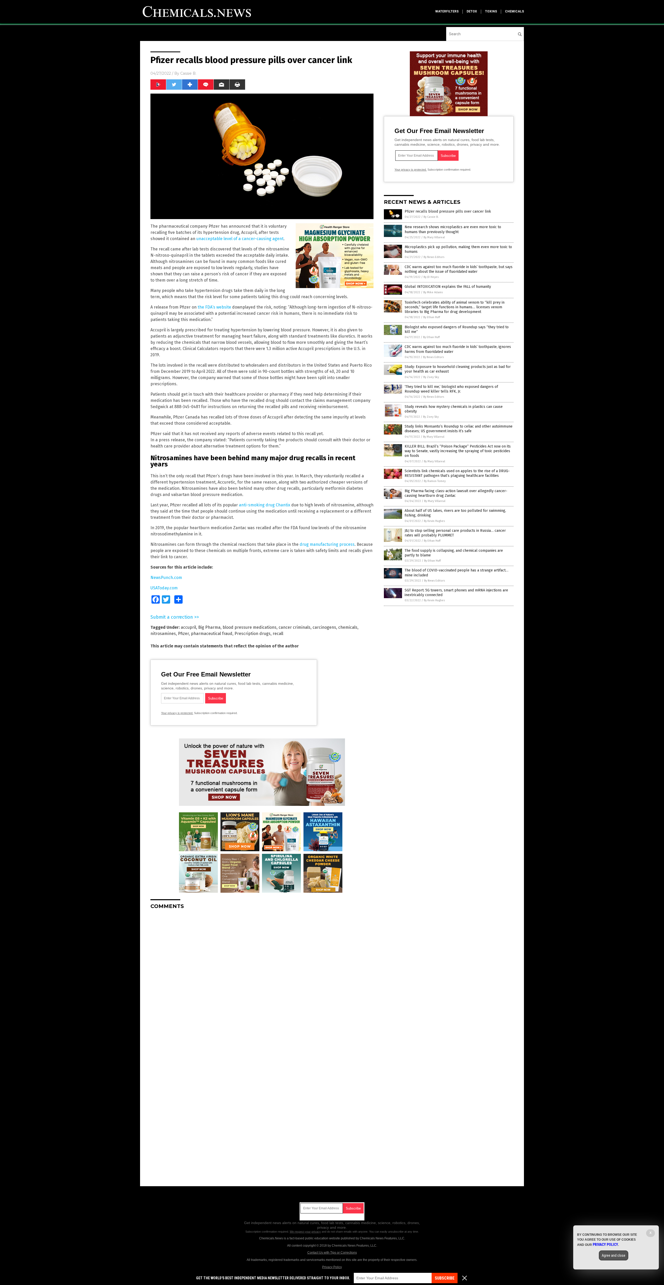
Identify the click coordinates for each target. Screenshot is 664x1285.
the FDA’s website (214, 307)
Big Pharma (209, 627)
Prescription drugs (252, 633)
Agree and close (613, 1255)
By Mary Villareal (434, 237)
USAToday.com (164, 587)
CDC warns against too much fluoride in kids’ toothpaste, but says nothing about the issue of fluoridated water (459, 269)
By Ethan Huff (431, 317)
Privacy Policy (332, 1267)
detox (472, 11)
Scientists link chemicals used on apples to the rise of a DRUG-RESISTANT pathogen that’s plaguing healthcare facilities (457, 473)
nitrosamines (163, 633)
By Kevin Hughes (434, 521)
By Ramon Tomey (435, 481)
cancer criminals (294, 627)
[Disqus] (262, 978)
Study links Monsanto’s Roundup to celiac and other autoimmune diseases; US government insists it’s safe (459, 428)
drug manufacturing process (327, 544)
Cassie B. (188, 73)
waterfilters (447, 11)
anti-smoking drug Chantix (264, 504)
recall (278, 633)
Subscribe (444, 1278)
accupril (188, 627)
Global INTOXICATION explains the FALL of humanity (448, 286)
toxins (491, 11)
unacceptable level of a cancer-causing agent (239, 238)
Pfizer (183, 633)
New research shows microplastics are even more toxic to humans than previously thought (453, 229)
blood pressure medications (249, 627)
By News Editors (434, 257)
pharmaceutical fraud (211, 633)
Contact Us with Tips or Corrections (332, 1252)
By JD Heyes (431, 277)
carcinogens (324, 627)
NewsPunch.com (166, 577)
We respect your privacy (305, 1231)
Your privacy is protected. (177, 713)
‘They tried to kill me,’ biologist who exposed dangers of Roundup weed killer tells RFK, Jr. (451, 389)
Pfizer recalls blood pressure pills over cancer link (448, 211)
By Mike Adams (433, 292)
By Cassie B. (431, 217)
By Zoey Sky (431, 377)
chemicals (514, 11)
